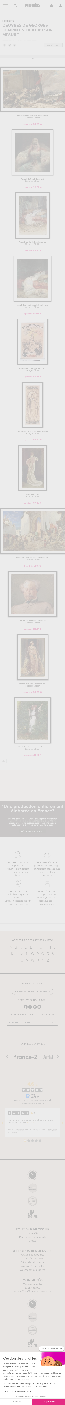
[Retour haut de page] (4, 761)
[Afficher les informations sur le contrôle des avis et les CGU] (50, 1100)
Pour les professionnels (32, 1237)
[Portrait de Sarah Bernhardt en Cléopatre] (32, 680)
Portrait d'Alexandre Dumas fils (32, 622)
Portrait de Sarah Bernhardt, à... (32, 243)
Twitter (9, 45)
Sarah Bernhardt (32, 496)
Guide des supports (32, 1255)
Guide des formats (32, 1259)
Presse (32, 1241)
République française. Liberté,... (32, 369)
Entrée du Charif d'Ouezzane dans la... (32, 559)
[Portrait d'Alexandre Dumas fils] (32, 617)
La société (32, 1233)
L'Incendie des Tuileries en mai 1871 (32, 117)
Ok (54, 1022)
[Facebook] (25, 1008)
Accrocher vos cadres (32, 1270)
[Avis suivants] (62, 1123)
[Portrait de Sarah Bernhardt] (32, 175)
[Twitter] (39, 1008)
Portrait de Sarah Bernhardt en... (33, 685)
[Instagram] (30, 1008)
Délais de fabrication (32, 1262)
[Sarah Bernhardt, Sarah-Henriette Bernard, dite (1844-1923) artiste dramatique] (32, 301)
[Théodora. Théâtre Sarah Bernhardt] (32, 427)
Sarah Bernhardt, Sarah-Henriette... (32, 306)
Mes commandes (32, 1284)
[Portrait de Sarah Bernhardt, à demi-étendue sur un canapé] (32, 238)
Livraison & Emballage (32, 1266)
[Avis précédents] (2, 1123)
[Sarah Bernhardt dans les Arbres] (32, 743)
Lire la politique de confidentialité (17, 1392)
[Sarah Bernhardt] (32, 490)
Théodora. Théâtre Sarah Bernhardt (32, 433)
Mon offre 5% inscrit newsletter (32, 1292)
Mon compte (32, 1288)
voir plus (31, 1123)
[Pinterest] (34, 1008)
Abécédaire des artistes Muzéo (32, 940)
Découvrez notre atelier (32, 831)
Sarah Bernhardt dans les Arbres (32, 748)
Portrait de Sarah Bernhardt (32, 180)
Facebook (4, 45)
